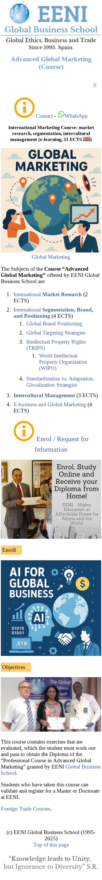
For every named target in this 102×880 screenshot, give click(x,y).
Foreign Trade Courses (25, 809)
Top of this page (51, 845)
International (48, 294)
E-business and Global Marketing (50, 404)
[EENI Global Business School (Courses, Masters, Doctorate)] (51, 49)
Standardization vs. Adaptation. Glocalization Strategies (60, 382)
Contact (44, 116)
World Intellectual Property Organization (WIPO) (63, 362)
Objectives (13, 667)
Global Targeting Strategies (55, 333)
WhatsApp (76, 116)
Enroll (9, 550)
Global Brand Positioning (54, 324)
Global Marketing (51, 257)
